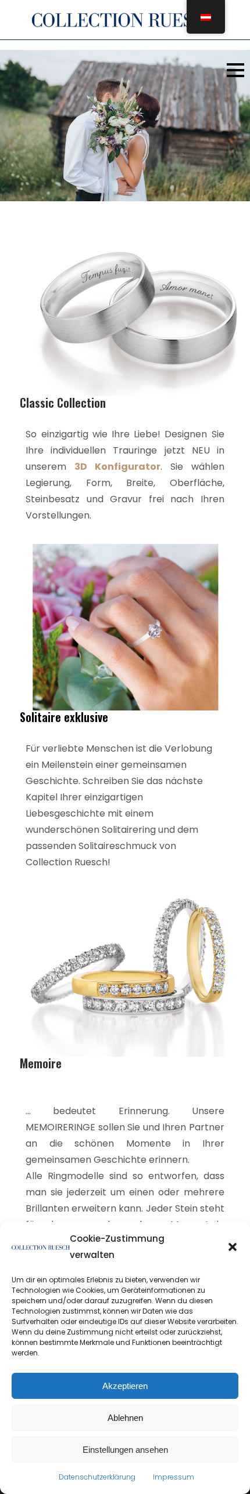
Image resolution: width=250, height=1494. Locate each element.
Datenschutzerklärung (97, 1477)
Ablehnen (125, 1418)
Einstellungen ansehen (125, 1450)
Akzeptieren (125, 1386)
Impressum (173, 1477)
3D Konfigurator (117, 466)
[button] (232, 1247)
